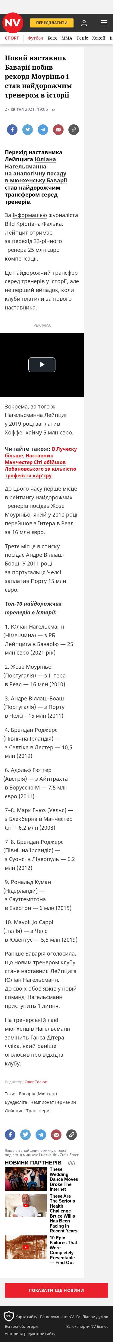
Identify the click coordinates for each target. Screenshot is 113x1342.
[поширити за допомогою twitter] (27, 129)
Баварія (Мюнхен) (38, 1094)
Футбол (35, 38)
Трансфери (37, 1110)
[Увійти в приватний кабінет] (84, 23)
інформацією (30, 215)
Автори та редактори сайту (30, 1333)
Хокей (98, 38)
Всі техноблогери (21, 1326)
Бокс (52, 38)
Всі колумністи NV (57, 1316)
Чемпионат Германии (53, 1102)
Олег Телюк (36, 1081)
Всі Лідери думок (92, 1316)
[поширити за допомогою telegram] (43, 129)
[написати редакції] (58, 129)
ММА (66, 38)
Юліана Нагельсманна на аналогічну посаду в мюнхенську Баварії (36, 169)
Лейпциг (14, 1110)
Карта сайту (26, 1316)
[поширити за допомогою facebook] (12, 129)
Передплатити (51, 22)
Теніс (82, 38)
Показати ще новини (56, 1290)
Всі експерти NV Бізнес (87, 1326)
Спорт (12, 38)
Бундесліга (16, 1102)
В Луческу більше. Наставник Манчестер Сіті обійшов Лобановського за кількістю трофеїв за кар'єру (41, 462)
